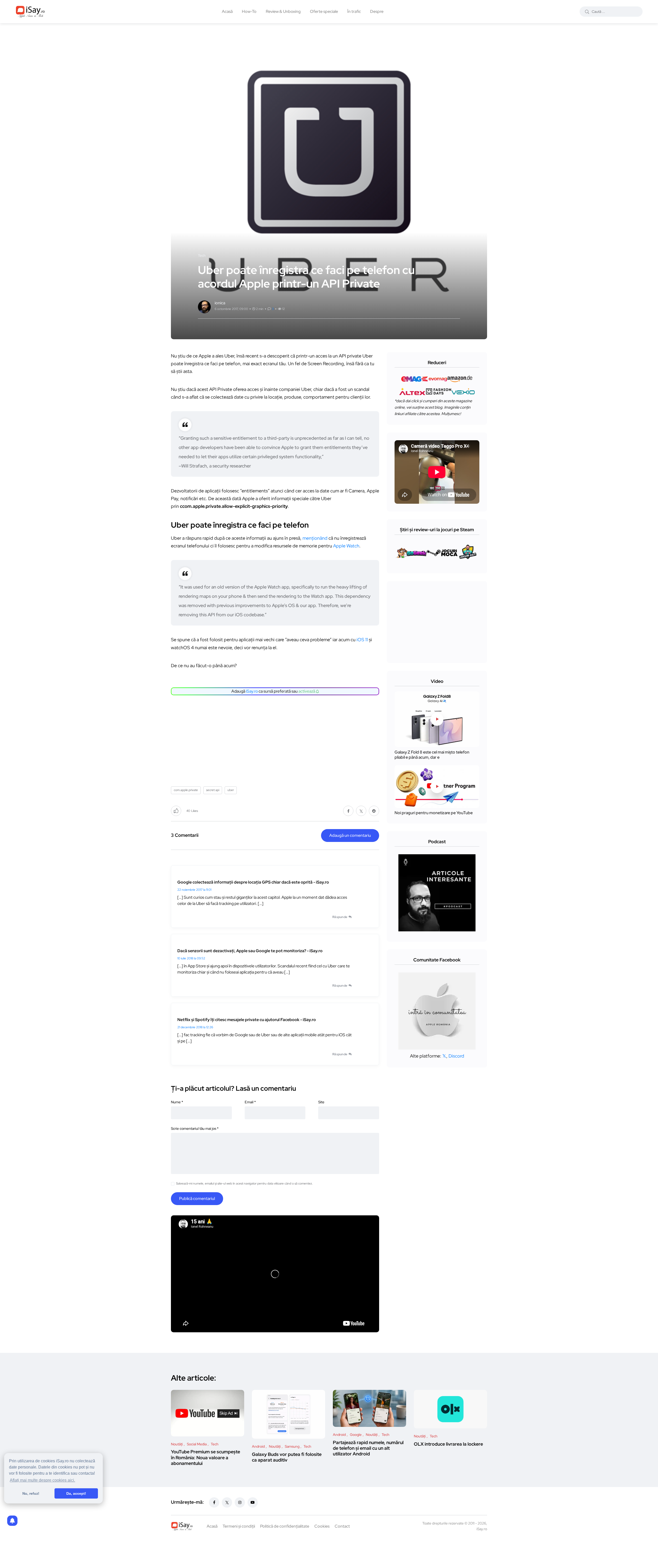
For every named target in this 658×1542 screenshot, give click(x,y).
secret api (212, 790)
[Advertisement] (276, 739)
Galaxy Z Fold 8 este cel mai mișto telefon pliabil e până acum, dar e (432, 754)
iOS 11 (362, 639)
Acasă (227, 11)
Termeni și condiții (239, 1526)
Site (321, 1102)
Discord (456, 1056)
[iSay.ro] (30, 11)
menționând (315, 538)
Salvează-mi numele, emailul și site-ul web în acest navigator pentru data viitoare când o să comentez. (244, 1183)
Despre (376, 11)
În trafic (354, 11)
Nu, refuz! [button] (30, 1493)
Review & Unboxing (283, 11)
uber (230, 790)
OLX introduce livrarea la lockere (448, 1444)
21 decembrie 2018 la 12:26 (195, 1027)
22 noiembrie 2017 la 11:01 (194, 890)
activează (307, 691)
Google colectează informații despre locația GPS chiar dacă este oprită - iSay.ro (253, 882)
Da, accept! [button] (76, 1493)
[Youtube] (253, 1502)
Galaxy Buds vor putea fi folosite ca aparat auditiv (287, 1457)
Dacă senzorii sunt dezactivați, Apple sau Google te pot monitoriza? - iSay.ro (250, 950)
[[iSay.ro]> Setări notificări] (12, 1520)
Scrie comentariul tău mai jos (194, 1128)
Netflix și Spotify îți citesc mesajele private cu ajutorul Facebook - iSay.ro (246, 1019)
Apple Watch (346, 546)
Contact (342, 1526)
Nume (177, 1102)
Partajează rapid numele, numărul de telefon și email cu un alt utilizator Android (368, 1448)
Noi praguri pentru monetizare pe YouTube (434, 813)
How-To (249, 11)
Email (250, 1102)
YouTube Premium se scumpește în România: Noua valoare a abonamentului (205, 1457)
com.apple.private (186, 790)
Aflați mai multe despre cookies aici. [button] (42, 1480)
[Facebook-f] (214, 1502)
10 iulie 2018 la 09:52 (191, 958)
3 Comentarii (184, 835)
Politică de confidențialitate (284, 1526)
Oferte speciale (324, 11)
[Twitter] (227, 1502)
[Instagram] (240, 1502)
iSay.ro (252, 691)
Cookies (322, 1526)
